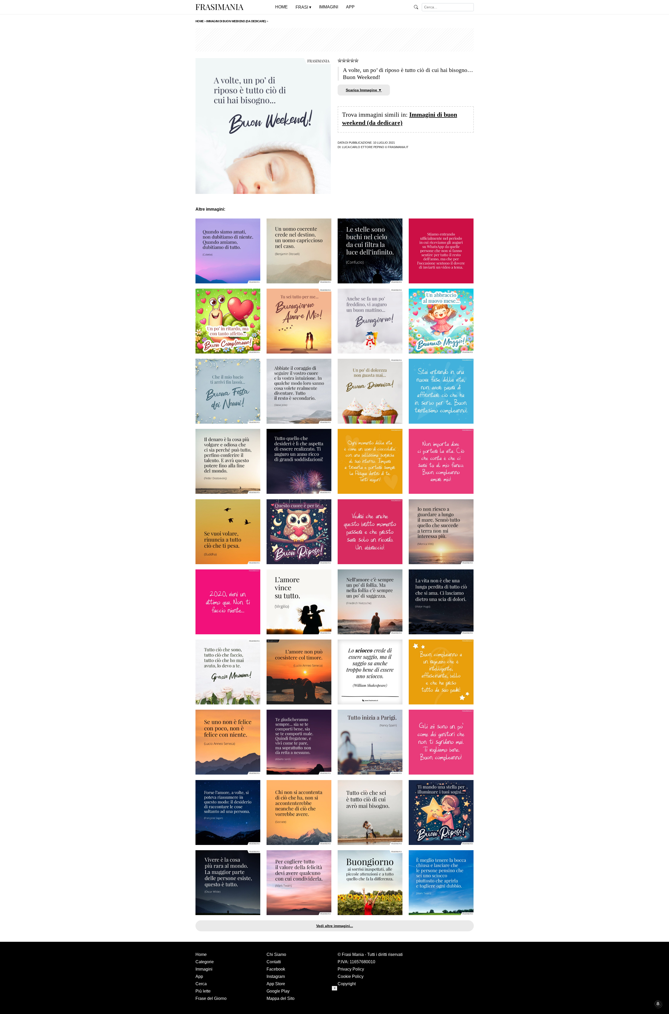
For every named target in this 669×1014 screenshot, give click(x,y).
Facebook (276, 969)
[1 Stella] (340, 60)
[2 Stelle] (344, 60)
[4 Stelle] (352, 60)
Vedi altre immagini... (334, 926)
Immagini (203, 969)
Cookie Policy (351, 976)
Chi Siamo (276, 954)
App (199, 976)
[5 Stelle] (356, 60)
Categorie (204, 962)
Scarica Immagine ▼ (364, 90)
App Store (276, 984)
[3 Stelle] (348, 60)
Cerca (201, 984)
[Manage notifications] (658, 1004)
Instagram (276, 976)
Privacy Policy (351, 969)
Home (201, 954)
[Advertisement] (334, 40)
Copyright (347, 984)
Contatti (274, 962)
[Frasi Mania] (219, 7)
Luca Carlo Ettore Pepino (363, 147)
